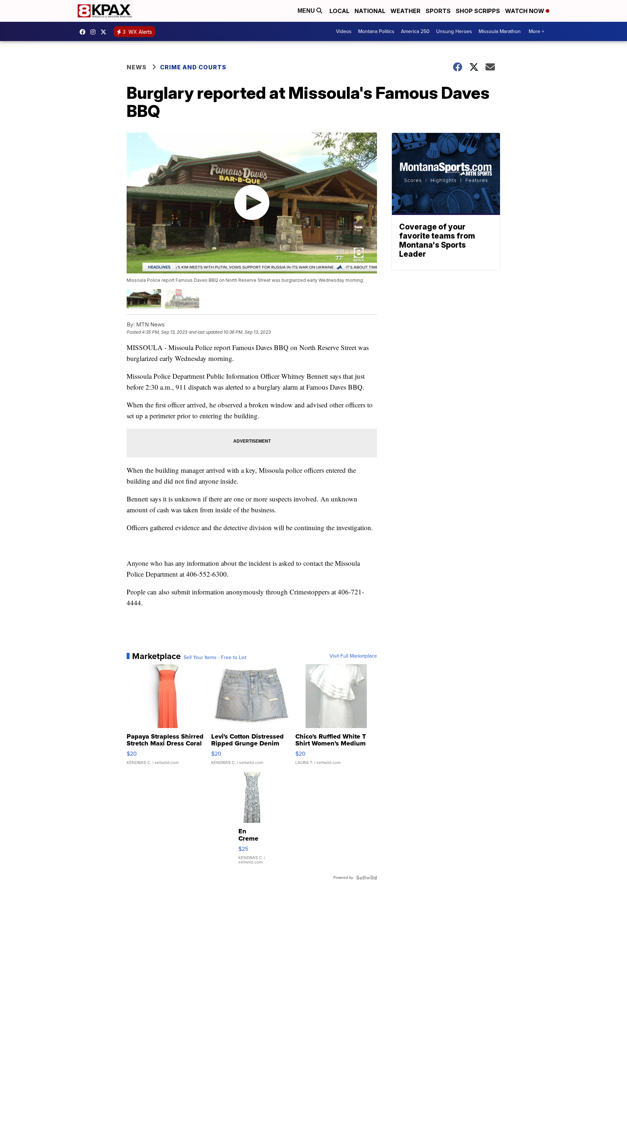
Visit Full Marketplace (353, 656)
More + (536, 31)
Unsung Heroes (454, 31)
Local (339, 11)
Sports (438, 11)
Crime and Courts (193, 67)
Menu (307, 11)
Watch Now (525, 11)
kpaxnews (105, 32)
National (370, 11)
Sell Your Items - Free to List (215, 657)
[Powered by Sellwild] (366, 877)
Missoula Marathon (500, 31)
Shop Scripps (478, 11)
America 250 (415, 31)
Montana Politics (376, 31)
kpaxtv (84, 32)
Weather (405, 11)
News (137, 67)
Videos (344, 31)
